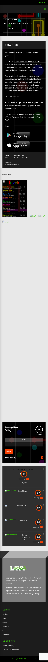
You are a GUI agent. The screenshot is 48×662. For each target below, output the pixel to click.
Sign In (43, 2)
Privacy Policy (8, 645)
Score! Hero (22, 491)
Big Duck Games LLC (22, 23)
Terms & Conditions (10, 649)
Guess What (23, 520)
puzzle (7, 158)
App (4, 618)
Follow (9, 29)
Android (5, 614)
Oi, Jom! (24, 482)
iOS (3, 630)
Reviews (6, 634)
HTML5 (5, 626)
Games (5, 622)
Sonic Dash (21, 505)
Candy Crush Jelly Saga (26, 537)
